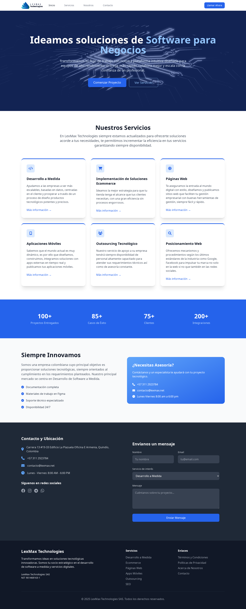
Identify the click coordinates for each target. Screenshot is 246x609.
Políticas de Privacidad (192, 563)
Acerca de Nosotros (190, 568)
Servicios (69, 5)
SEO (128, 584)
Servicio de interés (142, 468)
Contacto (108, 5)
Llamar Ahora (214, 5)
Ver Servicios (144, 83)
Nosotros (89, 5)
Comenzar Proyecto (107, 82)
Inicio (52, 5)
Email (181, 452)
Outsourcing (134, 579)
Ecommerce (133, 563)
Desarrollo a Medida (138, 557)
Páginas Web (134, 568)
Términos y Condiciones (193, 557)
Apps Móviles (134, 573)
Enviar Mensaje (176, 518)
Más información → (39, 210)
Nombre (137, 452)
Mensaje (137, 485)
